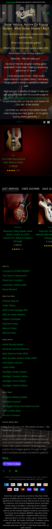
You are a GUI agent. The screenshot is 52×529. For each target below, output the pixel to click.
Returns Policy (9, 328)
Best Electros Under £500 (15, 353)
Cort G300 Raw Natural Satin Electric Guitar (13, 161)
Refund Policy (9, 332)
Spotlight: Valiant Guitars (14, 385)
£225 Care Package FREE (15, 310)
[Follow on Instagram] (10, 471)
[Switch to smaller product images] (48, 122)
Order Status (9, 305)
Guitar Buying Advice (12, 344)
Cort (13, 155)
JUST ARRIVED (10, 189)
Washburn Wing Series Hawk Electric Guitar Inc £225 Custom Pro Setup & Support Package (18, 236)
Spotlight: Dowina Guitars (15, 376)
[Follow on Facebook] (3, 471)
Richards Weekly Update (14, 397)
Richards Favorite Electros (15, 349)
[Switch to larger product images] (44, 122)
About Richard (9, 289)
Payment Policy (10, 323)
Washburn (17, 227)
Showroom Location (12, 280)
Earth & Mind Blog (11, 410)
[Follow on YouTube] (16, 471)
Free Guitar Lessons (12, 362)
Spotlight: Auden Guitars (14, 371)
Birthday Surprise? (11, 401)
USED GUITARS (31, 189)
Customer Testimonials (14, 284)
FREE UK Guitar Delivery (13, 314)
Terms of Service (11, 415)
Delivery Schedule (11, 319)
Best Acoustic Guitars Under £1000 (19, 358)
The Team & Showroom (14, 275)
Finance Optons (10, 301)
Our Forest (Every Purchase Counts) (20, 406)
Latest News (8, 367)
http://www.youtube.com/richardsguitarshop (26, 98)
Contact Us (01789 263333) (16, 271)
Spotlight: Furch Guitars (14, 380)
